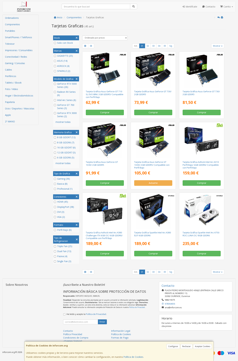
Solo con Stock (65, 42)
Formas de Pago (120, 337)
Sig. (170, 45)
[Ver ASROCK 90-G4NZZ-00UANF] (201, 140)
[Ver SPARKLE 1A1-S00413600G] (201, 211)
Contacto (210, 6)
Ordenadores (12, 17)
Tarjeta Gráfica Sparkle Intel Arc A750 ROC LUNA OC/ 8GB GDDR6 (201, 234)
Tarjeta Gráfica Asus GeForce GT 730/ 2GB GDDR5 (152, 93)
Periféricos (10, 76)
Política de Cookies (133, 356)
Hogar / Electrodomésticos (19, 95)
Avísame (153, 182)
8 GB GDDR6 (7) (65, 142)
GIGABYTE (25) (65, 55)
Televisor (10, 43)
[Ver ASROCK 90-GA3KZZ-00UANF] (104, 211)
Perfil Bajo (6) (64, 229)
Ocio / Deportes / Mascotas (19, 108)
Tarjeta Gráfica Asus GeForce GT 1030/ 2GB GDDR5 (102, 163)
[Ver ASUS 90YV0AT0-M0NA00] (104, 140)
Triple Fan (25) (64, 246)
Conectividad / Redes (16, 56)
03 (153, 45)
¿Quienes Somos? (72, 341)
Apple (8, 115)
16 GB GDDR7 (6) (66, 147)
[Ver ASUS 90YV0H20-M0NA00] (201, 70)
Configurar (173, 346)
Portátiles (10, 30)
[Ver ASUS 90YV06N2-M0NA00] (153, 70)
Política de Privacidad (137, 307)
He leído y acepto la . (87, 314)
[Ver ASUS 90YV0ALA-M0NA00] (104, 70)
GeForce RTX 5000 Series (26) (67, 85)
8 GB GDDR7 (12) (66, 137)
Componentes (12, 24)
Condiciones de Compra (75, 337)
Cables (8, 69)
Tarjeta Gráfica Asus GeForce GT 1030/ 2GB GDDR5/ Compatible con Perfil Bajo (152, 165)
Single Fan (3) (64, 261)
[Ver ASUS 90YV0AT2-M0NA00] (153, 140)
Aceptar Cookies (202, 346)
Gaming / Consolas (15, 63)
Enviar (102, 321)
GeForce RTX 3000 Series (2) (67, 114)
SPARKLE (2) (63, 70)
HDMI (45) (62, 201)
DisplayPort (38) (65, 206)
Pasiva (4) (62, 256)
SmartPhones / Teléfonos (18, 37)
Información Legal (120, 330)
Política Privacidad (72, 334)
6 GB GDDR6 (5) (65, 157)
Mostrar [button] (217, 45)
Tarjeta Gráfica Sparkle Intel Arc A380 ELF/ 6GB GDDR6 (152, 234)
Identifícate (191, 6)
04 (159, 45)
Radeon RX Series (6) (66, 93)
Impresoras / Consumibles (19, 50)
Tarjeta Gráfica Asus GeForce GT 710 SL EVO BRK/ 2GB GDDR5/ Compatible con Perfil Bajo (104, 94)
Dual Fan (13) (64, 251)
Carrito (227, 6)
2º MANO (10, 121)
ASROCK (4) (63, 65)
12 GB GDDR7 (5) (66, 152)
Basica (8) (62, 183)
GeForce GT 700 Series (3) (65, 106)
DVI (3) (60, 211)
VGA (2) (61, 216)
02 (148, 45)
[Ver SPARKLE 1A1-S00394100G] (153, 211)
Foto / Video (11, 89)
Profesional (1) (65, 188)
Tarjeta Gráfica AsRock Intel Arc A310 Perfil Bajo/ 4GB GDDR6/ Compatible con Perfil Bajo (201, 165)
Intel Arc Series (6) (66, 100)
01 (142, 45)
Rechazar (186, 346)
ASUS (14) (62, 60)
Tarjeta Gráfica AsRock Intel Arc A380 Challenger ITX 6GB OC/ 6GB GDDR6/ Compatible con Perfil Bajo (104, 235)
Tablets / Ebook (13, 82)
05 (165, 45)
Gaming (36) (63, 178)
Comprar (104, 112)
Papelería (10, 102)
